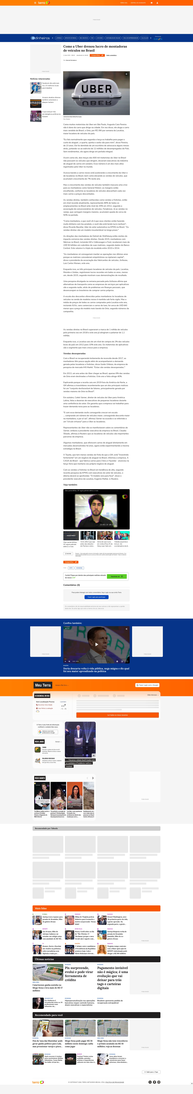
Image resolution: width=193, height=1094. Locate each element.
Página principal (44, 2)
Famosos (77, 914)
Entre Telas (78, 929)
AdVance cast (49, 998)
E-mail (151, 3)
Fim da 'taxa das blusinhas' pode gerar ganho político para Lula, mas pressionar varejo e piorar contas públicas (48, 1044)
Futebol (44, 914)
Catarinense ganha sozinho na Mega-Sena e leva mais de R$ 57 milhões (48, 988)
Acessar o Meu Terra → (62, 685)
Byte (71, 568)
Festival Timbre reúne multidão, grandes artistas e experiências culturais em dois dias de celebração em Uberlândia (86, 1059)
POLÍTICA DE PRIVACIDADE (115, 1082)
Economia (79, 568)
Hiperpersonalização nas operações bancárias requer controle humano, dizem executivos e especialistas (80, 1003)
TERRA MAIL (123, 3)
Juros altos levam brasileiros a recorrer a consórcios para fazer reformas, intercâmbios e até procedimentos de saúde (118, 1059)
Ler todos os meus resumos (117, 715)
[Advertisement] (145, 1003)
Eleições (65, 665)
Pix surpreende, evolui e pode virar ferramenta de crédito (79, 974)
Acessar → (58, 741)
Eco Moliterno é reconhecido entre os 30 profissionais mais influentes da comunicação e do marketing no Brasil (54, 1003)
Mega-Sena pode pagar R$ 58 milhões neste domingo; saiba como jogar (79, 1044)
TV (43, 943)
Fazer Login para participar (96, 597)
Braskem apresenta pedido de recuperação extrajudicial (110, 1002)
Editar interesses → (153, 695)
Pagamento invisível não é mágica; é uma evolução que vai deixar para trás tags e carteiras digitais (112, 978)
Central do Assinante (138, 3)
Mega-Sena (36, 982)
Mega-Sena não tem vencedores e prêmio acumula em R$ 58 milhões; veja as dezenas (112, 1044)
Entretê (45, 929)
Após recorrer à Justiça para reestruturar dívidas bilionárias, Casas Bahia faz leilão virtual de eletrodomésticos (54, 1059)
